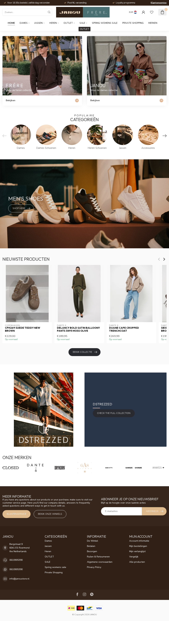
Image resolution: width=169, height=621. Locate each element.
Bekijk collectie (82, 352)
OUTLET (68, 23)
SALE (82, 23)
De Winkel (92, 540)
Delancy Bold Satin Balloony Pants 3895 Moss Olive (78, 329)
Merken (152, 23)
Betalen (91, 546)
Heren (53, 23)
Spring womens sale (105, 23)
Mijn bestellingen (138, 546)
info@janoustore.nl (19, 578)
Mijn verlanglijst (137, 551)
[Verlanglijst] (151, 12)
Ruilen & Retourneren (98, 556)
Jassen (38, 23)
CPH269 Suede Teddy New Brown (22, 329)
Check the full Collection (113, 413)
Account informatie (139, 540)
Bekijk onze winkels (50, 514)
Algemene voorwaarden (99, 561)
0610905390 (16, 560)
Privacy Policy (94, 567)
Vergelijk (133, 556)
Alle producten (137, 561)
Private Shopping (133, 23)
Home (11, 23)
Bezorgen (92, 551)
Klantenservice (159, 2)
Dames (24, 23)
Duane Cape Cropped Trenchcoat (124, 329)
